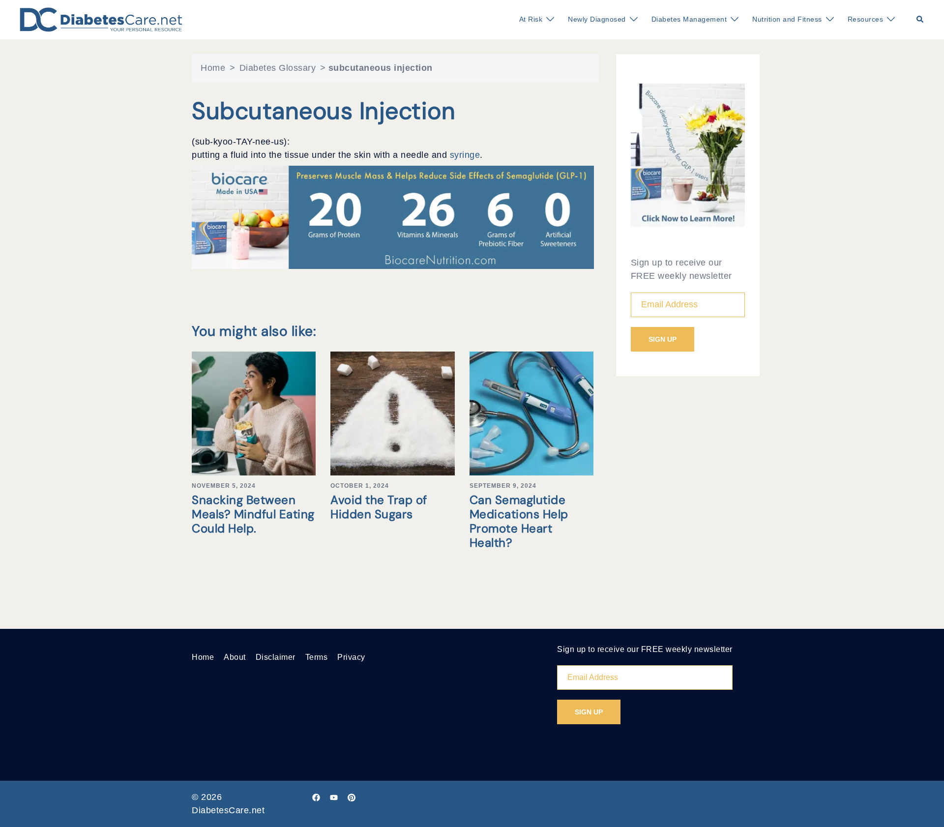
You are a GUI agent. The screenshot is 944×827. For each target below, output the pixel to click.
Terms (316, 657)
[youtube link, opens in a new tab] (334, 797)
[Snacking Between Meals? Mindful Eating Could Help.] (254, 413)
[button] (920, 20)
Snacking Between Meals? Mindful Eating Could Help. (253, 514)
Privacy (351, 657)
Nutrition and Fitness (787, 19)
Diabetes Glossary (277, 68)
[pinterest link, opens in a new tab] (351, 797)
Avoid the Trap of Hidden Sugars (378, 507)
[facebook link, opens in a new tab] (316, 797)
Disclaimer (275, 657)
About (235, 657)
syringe (465, 155)
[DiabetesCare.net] (101, 19)
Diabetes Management (689, 19)
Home (213, 68)
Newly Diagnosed (597, 19)
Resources (866, 19)
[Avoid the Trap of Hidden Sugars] (392, 413)
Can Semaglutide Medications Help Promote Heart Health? (519, 521)
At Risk (531, 19)
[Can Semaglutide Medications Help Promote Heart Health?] (531, 413)
